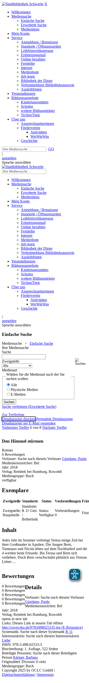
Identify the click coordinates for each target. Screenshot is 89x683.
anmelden (9, 158)
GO (51, 149)
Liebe (6, 640)
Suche (6, 352)
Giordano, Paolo (74, 459)
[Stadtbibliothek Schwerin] (22, 4)
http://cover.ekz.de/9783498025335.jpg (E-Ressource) (42, 627)
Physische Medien (24, 390)
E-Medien (18, 394)
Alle (14, 385)
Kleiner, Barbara (25, 657)
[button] (81, 361)
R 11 (69, 632)
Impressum (45, 675)
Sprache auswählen (16, 162)
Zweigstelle (10, 361)
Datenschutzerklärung (18, 675)
